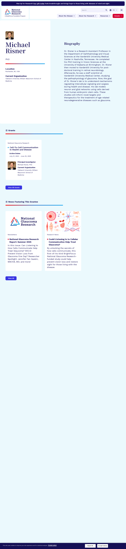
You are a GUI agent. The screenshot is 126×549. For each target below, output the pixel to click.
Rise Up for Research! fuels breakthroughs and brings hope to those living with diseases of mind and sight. (63, 3)
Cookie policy (52, 545)
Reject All (90, 545)
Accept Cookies (102, 545)
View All (11, 278)
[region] (63, 546)
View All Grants (14, 187)
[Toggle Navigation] (121, 10)
